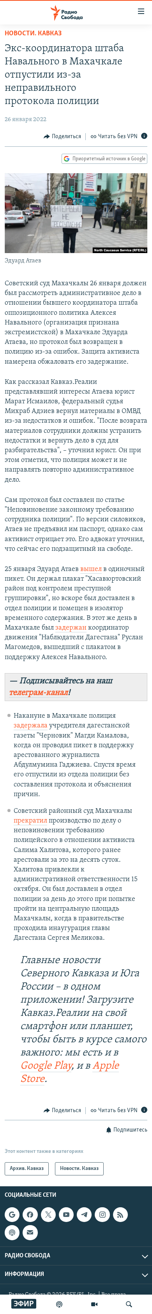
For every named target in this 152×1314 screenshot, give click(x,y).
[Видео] (94, 1304)
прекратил (30, 821)
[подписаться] (30, 1232)
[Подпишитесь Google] (12, 1214)
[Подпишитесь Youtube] (66, 1214)
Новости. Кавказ (33, 33)
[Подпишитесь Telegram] (84, 1214)
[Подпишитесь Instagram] (102, 1214)
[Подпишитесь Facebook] (30, 1214)
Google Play (45, 1066)
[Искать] (129, 1304)
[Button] (62, 137)
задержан (71, 628)
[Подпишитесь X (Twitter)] (48, 1214)
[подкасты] (59, 1304)
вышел (91, 569)
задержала (31, 725)
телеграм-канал (38, 693)
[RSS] (120, 1214)
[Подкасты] (12, 1232)
